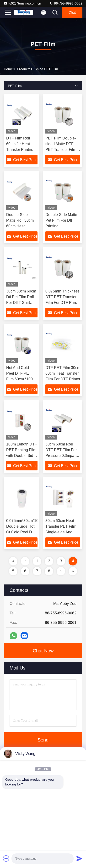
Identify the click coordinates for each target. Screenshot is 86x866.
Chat (72, 12)
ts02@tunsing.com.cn (24, 3)
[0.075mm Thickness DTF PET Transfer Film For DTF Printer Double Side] (62, 268)
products (23, 69)
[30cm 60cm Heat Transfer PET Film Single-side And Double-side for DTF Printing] (62, 497)
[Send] (79, 858)
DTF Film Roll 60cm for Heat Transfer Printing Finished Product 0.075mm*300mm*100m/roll (29, 149)
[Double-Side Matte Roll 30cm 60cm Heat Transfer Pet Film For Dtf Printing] (22, 191)
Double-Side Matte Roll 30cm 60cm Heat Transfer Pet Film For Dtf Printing (20, 226)
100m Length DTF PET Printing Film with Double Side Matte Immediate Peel (21, 455)
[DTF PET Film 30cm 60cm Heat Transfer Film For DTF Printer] (62, 344)
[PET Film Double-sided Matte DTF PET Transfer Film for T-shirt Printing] (62, 115)
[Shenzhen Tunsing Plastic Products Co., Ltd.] (23, 12)
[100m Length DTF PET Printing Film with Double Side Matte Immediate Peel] (22, 421)
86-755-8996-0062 (67, 3)
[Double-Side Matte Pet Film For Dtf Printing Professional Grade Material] (62, 191)
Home (8, 69)
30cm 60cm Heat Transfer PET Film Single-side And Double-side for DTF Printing (62, 532)
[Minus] (79, 754)
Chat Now (43, 650)
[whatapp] (13, 636)
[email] (24, 635)
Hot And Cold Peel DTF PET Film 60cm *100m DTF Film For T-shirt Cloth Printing (22, 379)
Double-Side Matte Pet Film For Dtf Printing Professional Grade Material (61, 226)
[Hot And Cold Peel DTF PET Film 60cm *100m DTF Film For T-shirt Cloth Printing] (22, 344)
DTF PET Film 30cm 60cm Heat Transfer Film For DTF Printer (62, 373)
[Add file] (6, 858)
